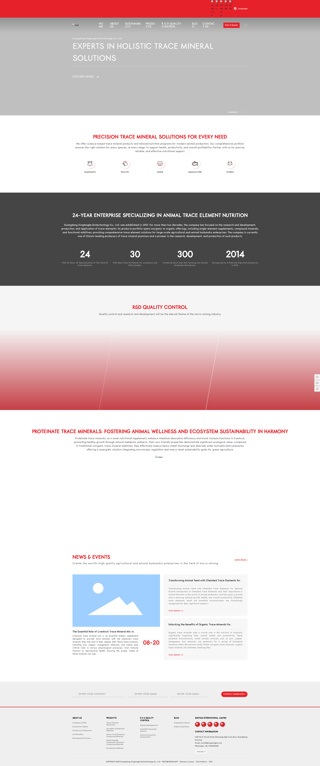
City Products (201, 762)
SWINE (160, 172)
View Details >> (175, 611)
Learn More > (241, 560)
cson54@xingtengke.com (211, 743)
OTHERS (230, 172)
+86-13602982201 (211, 746)
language (200, 751)
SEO (210, 762)
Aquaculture (195, 172)
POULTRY (125, 172)
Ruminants (90, 172)
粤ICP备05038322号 (170, 762)
